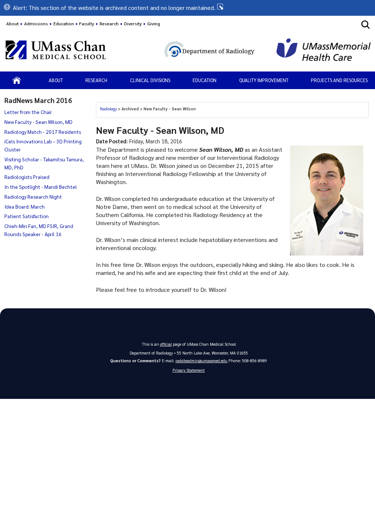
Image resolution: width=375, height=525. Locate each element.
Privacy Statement (188, 370)
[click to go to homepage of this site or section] (191, 51)
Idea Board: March (24, 206)
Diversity (133, 23)
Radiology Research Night (33, 196)
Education (204, 80)
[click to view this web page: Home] (16, 80)
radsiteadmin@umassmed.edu (201, 360)
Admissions (36, 23)
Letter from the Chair (28, 112)
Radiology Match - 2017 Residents (42, 131)
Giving (153, 23)
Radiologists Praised (26, 176)
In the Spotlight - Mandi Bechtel (40, 186)
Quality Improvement (264, 80)
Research (96, 80)
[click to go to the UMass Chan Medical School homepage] (55, 51)
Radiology (109, 108)
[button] (187, 8)
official (166, 344)
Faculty (86, 23)
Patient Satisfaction (26, 216)
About (12, 23)
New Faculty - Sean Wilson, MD (38, 121)
